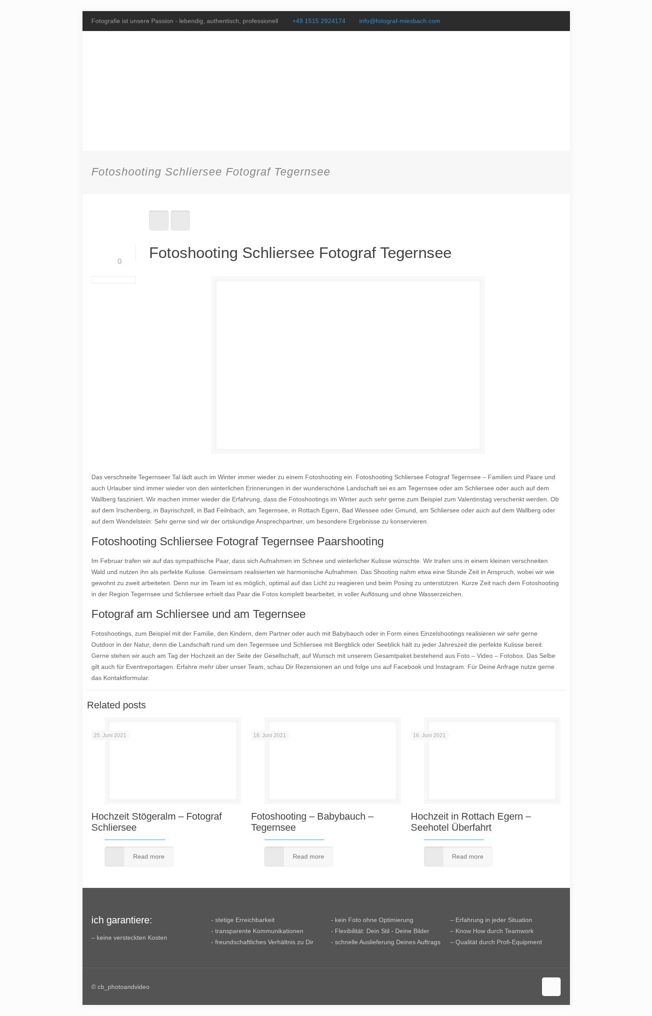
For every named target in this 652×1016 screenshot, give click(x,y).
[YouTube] (544, 20)
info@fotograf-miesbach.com (399, 20)
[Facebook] (532, 20)
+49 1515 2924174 (319, 20)
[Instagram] (556, 20)
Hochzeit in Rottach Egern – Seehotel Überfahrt (471, 822)
